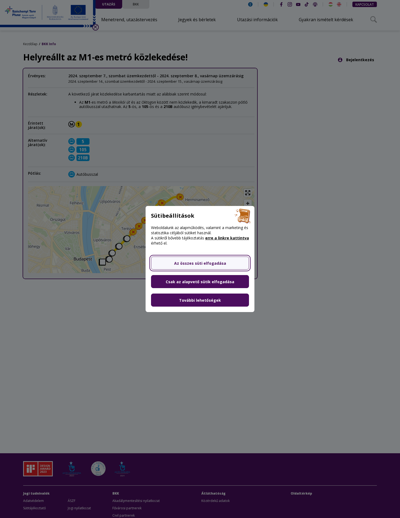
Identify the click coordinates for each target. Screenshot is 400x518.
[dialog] (200, 259)
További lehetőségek (200, 300)
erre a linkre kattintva (227, 237)
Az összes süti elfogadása (200, 263)
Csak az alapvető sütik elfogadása (200, 281)
